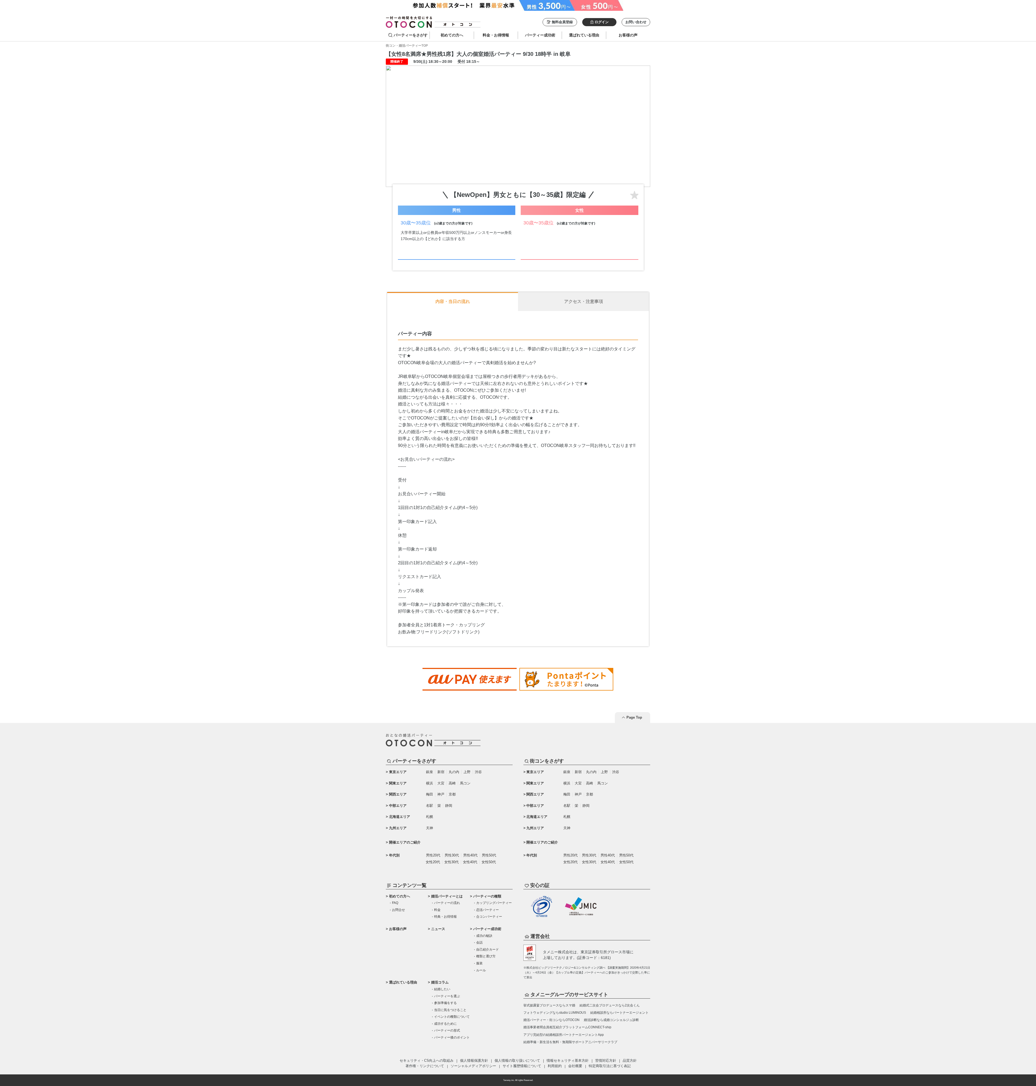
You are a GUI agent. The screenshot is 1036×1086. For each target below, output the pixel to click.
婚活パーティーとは (447, 896)
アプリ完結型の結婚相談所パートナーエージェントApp (563, 1035)
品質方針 (630, 1060)
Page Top (634, 717)
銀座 (429, 772)
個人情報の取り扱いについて (517, 1060)
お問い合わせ (635, 22)
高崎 (452, 783)
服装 (479, 963)
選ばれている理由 (403, 982)
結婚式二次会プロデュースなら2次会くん (610, 1005)
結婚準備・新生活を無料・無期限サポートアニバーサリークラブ (570, 1042)
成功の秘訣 (484, 936)
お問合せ (398, 910)
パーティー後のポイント (452, 1037)
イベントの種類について (452, 1017)
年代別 (394, 855)
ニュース (438, 929)
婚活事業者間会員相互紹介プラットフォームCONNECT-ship (567, 1027)
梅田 (429, 794)
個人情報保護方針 (474, 1060)
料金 (437, 910)
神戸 (440, 794)
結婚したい (442, 989)
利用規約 (555, 1066)
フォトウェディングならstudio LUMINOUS (554, 1013)
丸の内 (454, 772)
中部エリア (398, 806)
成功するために (445, 1024)
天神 (429, 828)
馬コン (465, 783)
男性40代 (470, 855)
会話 (479, 942)
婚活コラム (440, 982)
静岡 (448, 806)
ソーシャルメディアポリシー (473, 1066)
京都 (452, 794)
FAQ (395, 903)
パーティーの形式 (447, 1030)
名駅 (429, 806)
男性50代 (489, 855)
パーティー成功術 (487, 929)
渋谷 (478, 772)
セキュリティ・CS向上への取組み (427, 1060)
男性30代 (452, 855)
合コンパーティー (489, 916)
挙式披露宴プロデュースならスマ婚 (549, 1005)
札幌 (429, 817)
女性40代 (470, 862)
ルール (481, 970)
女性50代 (489, 862)
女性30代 (451, 862)
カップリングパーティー (494, 903)
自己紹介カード (487, 949)
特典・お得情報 (445, 916)
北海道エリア (399, 817)
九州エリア (398, 828)
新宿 (440, 772)
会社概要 (575, 1066)
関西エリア (398, 794)
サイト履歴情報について (522, 1066)
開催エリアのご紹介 (405, 842)
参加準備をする (445, 1003)
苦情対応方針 (605, 1060)
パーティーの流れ (447, 903)
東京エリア (398, 772)
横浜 (429, 783)
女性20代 (433, 862)
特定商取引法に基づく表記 (610, 1066)
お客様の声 (398, 929)
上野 (467, 772)
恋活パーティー (487, 910)
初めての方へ (399, 896)
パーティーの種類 (487, 896)
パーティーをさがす (411, 35)
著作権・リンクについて (424, 1066)
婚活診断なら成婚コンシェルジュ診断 (611, 1020)
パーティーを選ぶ (447, 996)
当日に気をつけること (450, 1010)
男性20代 (433, 855)
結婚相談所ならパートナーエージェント (619, 1013)
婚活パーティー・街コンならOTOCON (551, 1020)
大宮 (440, 783)
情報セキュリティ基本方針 (568, 1060)
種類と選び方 (486, 956)
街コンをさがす (547, 761)
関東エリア (398, 783)
